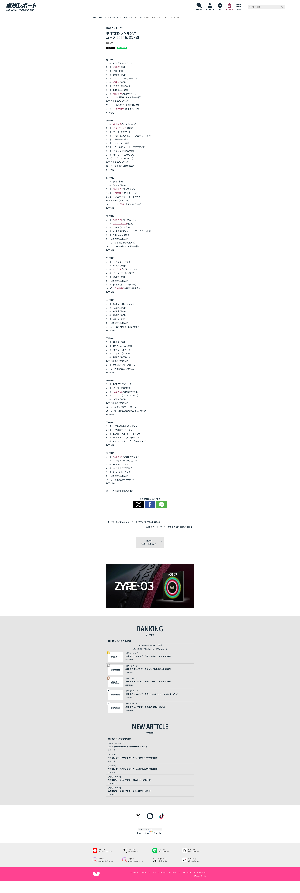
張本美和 (117, 124)
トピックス (114, 17)
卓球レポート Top (99, 17)
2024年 (139, 17)
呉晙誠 (116, 82)
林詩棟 (116, 67)
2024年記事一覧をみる (148, 542)
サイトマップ (133, 872)
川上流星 (120, 204)
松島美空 (117, 391)
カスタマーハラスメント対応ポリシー (194, 872)
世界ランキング (127, 17)
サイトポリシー (145, 872)
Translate (158, 832)
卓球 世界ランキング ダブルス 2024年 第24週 (168, 526)
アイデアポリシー (174, 872)
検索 (282, 7)
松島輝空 (120, 108)
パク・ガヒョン (120, 128)
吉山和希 (117, 93)
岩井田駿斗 (119, 288)
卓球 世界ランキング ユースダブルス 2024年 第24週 (135, 522)
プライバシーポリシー (159, 872)
